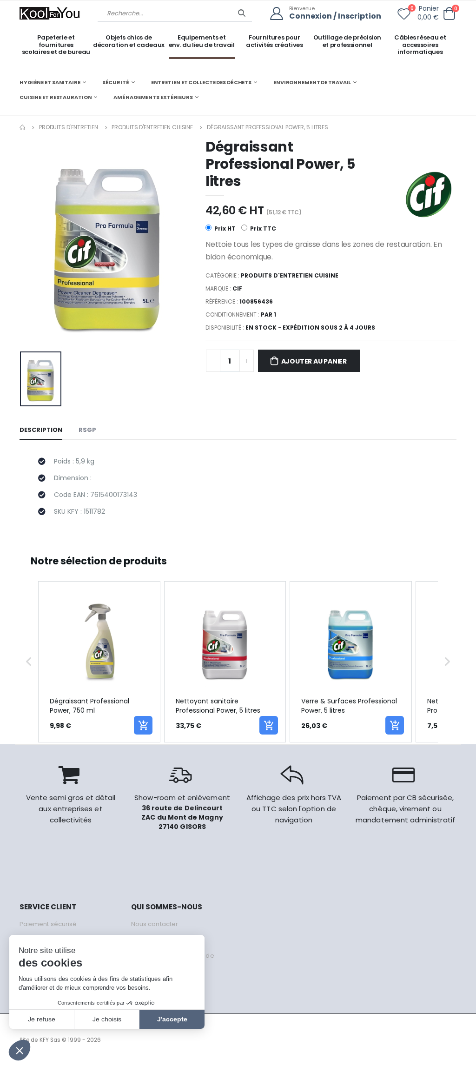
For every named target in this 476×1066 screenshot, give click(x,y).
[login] (279, 14)
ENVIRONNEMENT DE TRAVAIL (312, 82)
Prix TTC (262, 228)
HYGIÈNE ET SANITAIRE (50, 82)
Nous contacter (154, 924)
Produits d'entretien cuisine (152, 127)
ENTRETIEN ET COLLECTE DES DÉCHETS (201, 82)
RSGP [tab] (87, 429)
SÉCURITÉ (115, 82)
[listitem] (99, 661)
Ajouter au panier (314, 361)
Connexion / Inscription (335, 16)
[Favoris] (403, 15)
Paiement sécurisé (48, 924)
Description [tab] (41, 429)
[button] (449, 14)
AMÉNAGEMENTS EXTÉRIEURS (152, 97)
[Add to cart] (143, 725)
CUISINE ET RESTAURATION (56, 97)
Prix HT (224, 228)
